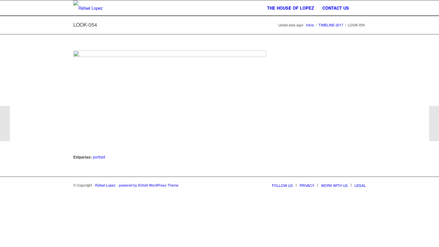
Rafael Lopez (105, 185)
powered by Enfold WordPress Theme (148, 185)
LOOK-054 (85, 24)
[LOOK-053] (434, 123)
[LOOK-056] (5, 123)
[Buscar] (359, 8)
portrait (99, 157)
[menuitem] (290, 8)
